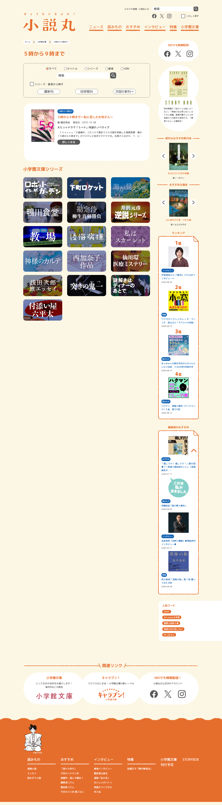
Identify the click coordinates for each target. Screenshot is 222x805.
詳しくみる (68, 142)
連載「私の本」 (102, 777)
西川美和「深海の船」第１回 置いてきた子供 (178, 581)
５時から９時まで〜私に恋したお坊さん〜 (85, 117)
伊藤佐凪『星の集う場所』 (174, 505)
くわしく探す (192, 15)
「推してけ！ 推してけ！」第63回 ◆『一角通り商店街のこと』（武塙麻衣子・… (178, 467)
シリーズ (93, 68)
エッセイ (31, 773)
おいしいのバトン (103, 782)
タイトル (72, 68)
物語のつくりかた (103, 787)
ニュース (96, 26)
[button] (164, 156)
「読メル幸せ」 (69, 768)
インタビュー (155, 26)
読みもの (114, 26)
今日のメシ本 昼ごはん (72, 791)
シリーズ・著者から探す (49, 84)
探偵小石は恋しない (173, 629)
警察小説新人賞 (171, 623)
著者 (110, 68)
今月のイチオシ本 (70, 773)
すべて (53, 68)
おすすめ (133, 26)
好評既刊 (86, 91)
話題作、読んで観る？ (72, 777)
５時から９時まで (65, 111)
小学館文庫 (190, 26)
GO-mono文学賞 (172, 617)
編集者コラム (67, 782)
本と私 (97, 791)
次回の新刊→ (124, 91)
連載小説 (31, 768)
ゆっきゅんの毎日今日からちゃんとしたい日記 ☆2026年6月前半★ (178, 365)
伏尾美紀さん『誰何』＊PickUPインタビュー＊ (178, 276)
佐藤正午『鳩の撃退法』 (139, 768)
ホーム (27, 42)
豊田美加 (65, 122)
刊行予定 (167, 764)
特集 (173, 26)
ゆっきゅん (169, 634)
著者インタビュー (103, 768)
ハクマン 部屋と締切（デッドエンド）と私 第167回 (178, 407)
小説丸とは (144, 8)
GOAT (167, 611)
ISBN (126, 68)
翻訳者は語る (101, 773)
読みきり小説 (34, 777)
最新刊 (48, 91)
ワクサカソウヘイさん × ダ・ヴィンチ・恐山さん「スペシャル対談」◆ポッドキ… (178, 321)
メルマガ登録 (130, 8)
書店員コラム (67, 787)
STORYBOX (191, 759)
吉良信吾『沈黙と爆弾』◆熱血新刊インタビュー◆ (178, 542)
